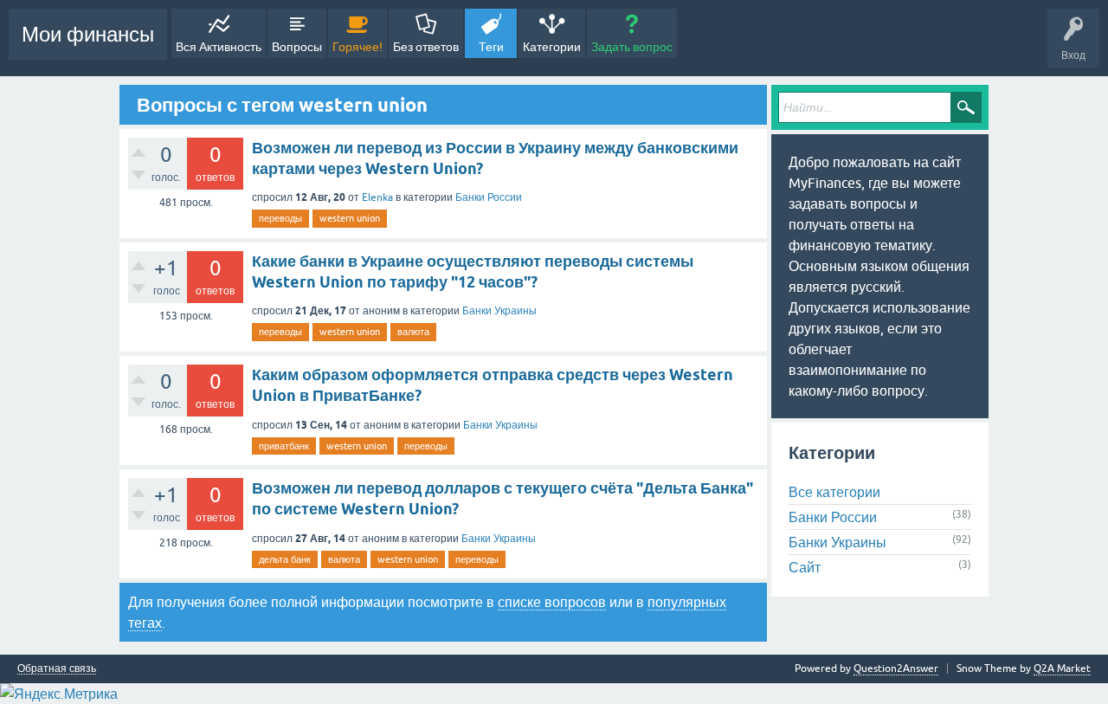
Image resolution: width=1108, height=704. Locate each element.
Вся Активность (218, 47)
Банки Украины (499, 311)
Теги (491, 47)
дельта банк (285, 559)
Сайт (805, 567)
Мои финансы (88, 34)
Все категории (834, 492)
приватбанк (284, 446)
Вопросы (297, 47)
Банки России (488, 197)
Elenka (377, 197)
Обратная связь (56, 669)
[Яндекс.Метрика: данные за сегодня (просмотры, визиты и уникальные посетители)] (59, 693)
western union (349, 218)
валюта (413, 331)
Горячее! (357, 47)
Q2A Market (1062, 668)
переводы (280, 218)
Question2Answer (896, 668)
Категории (552, 47)
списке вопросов (552, 602)
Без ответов (426, 47)
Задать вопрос (632, 47)
